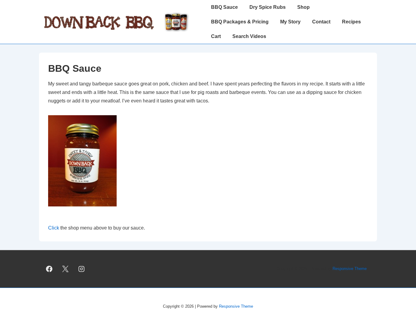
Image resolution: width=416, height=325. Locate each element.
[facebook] (49, 268)
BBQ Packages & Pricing (240, 21)
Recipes (351, 21)
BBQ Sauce (224, 7)
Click (54, 227)
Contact (321, 21)
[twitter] (65, 268)
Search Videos (249, 36)
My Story (290, 21)
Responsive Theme (350, 268)
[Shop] (85, 210)
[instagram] (81, 268)
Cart (216, 36)
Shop (303, 7)
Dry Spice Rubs (267, 7)
